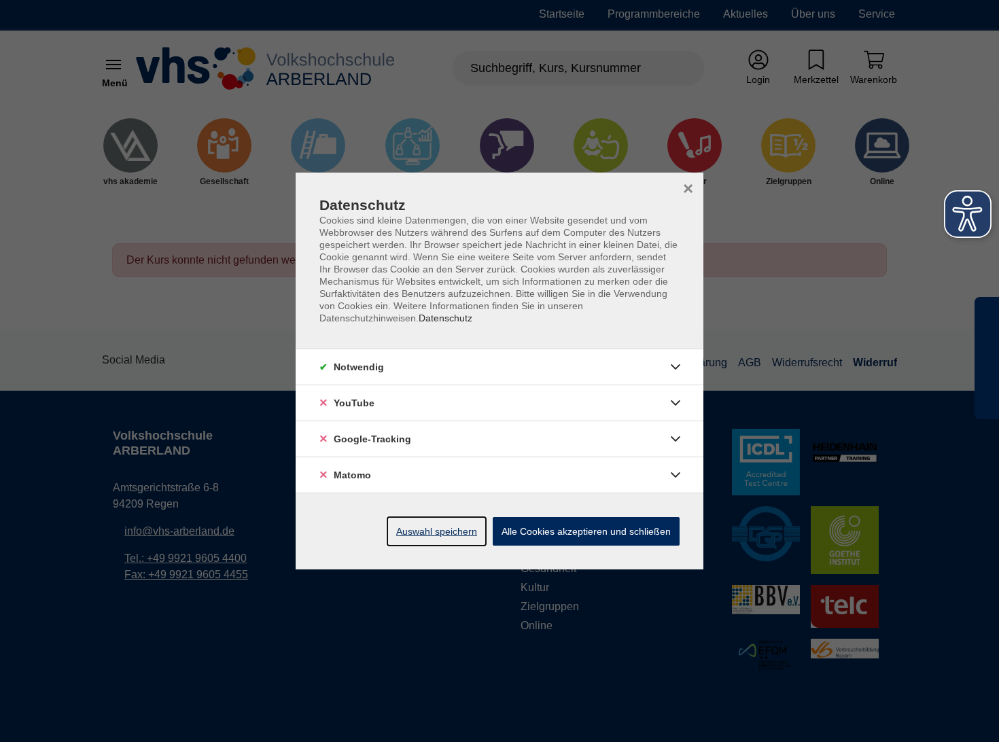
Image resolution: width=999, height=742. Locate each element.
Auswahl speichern (436, 531)
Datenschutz (445, 318)
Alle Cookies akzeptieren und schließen (586, 531)
